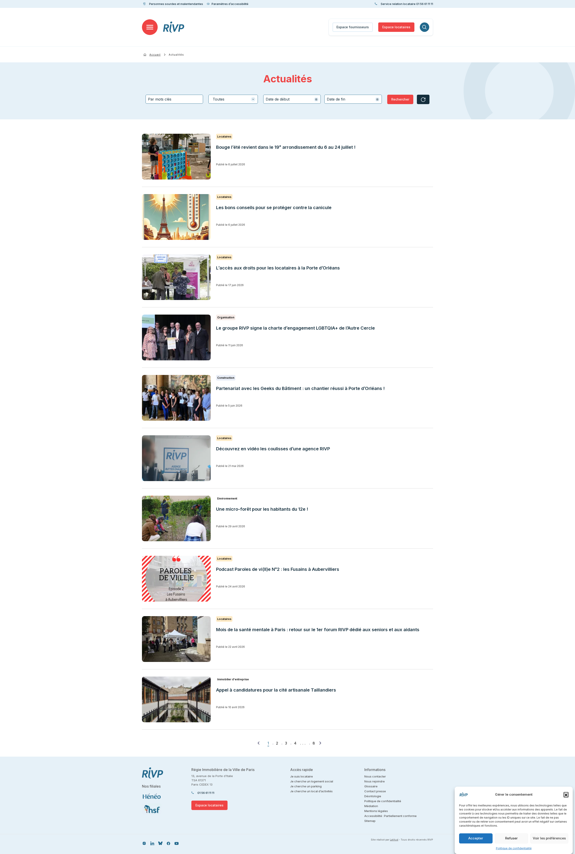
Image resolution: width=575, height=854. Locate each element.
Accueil (155, 54)
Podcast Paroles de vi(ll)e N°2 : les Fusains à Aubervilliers (278, 569)
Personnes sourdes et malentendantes (176, 4)
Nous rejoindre (374, 781)
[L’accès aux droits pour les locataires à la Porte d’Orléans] (176, 277)
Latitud (394, 839)
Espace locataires (396, 27)
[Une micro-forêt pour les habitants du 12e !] (176, 518)
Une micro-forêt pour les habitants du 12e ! (262, 509)
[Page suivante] (320, 743)
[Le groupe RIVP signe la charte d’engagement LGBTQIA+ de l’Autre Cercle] (176, 337)
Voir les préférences (549, 838)
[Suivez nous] (144, 843)
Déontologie (372, 796)
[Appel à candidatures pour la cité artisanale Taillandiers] (176, 699)
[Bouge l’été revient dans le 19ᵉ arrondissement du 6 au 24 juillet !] (176, 157)
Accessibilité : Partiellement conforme (390, 816)
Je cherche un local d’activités (311, 791)
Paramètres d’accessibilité (230, 4)
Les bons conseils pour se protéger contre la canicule (274, 207)
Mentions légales (376, 811)
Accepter (475, 838)
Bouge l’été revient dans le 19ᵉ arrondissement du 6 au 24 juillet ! (286, 147)
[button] (566, 794)
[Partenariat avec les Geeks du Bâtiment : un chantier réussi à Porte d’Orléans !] (176, 398)
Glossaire (371, 786)
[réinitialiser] (423, 99)
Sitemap (370, 821)
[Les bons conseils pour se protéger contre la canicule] (176, 217)
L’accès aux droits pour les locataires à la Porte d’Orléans (278, 268)
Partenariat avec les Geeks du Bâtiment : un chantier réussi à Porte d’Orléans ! (300, 388)
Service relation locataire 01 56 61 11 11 (407, 4)
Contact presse (375, 791)
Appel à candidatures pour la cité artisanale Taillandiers (276, 690)
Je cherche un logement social (311, 781)
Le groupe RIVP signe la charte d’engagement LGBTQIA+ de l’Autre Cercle (295, 328)
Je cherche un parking (306, 786)
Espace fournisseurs (352, 27)
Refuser (511, 838)
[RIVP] (173, 27)
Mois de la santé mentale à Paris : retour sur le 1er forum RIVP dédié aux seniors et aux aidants (317, 629)
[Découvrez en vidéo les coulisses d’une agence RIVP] (176, 458)
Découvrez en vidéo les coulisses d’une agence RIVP (273, 448)
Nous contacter (375, 776)
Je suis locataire (301, 776)
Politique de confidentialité (514, 848)
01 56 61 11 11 (205, 793)
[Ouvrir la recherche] (424, 27)
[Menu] (150, 27)
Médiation (371, 806)
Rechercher (400, 99)
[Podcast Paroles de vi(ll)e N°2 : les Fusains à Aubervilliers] (176, 579)
